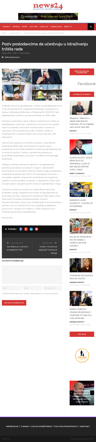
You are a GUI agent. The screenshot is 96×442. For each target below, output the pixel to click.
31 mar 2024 (85, 252)
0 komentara (24, 53)
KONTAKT (85, 426)
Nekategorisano (15, 33)
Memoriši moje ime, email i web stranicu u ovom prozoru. (31, 293)
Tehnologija (56, 27)
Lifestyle (44, 27)
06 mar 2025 (86, 133)
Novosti (6, 27)
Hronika (16, 27)
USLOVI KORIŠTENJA (41, 426)
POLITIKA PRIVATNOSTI (66, 426)
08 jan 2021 (6, 53)
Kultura (34, 27)
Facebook (86, 83)
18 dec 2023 (85, 325)
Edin (15, 53)
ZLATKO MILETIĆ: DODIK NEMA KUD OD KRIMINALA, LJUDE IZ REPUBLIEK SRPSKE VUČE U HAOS (81, 164)
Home (4, 33)
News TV (68, 27)
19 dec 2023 (85, 285)
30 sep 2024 (85, 213)
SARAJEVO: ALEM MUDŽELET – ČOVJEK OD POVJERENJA (81, 203)
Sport (25, 27)
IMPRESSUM (12, 426)
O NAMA (25, 426)
